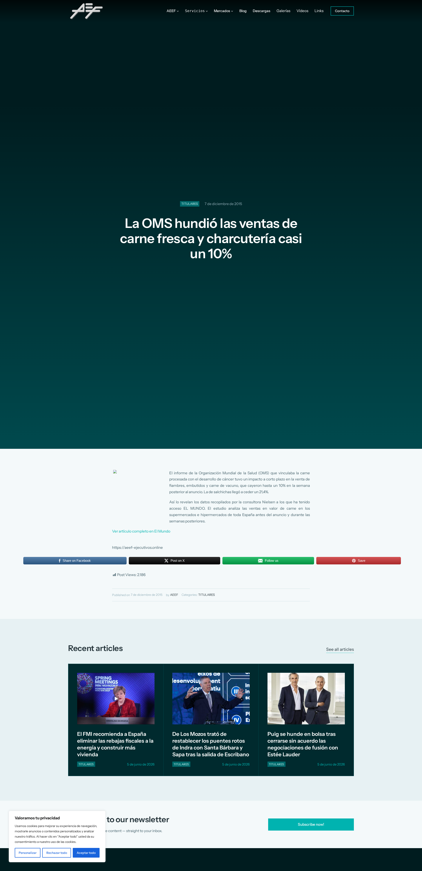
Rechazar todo (56, 853)
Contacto (342, 11)
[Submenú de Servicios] (207, 11)
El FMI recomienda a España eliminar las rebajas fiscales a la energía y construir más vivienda (115, 744)
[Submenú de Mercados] (232, 11)
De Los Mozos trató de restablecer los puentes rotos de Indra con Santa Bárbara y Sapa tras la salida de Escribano (210, 744)
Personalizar (27, 853)
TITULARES (189, 204)
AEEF (174, 595)
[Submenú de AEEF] (178, 11)
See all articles (340, 649)
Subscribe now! (311, 824)
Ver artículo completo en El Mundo (141, 531)
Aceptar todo (86, 853)
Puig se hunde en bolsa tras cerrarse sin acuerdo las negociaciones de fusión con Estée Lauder (302, 744)
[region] (57, 836)
